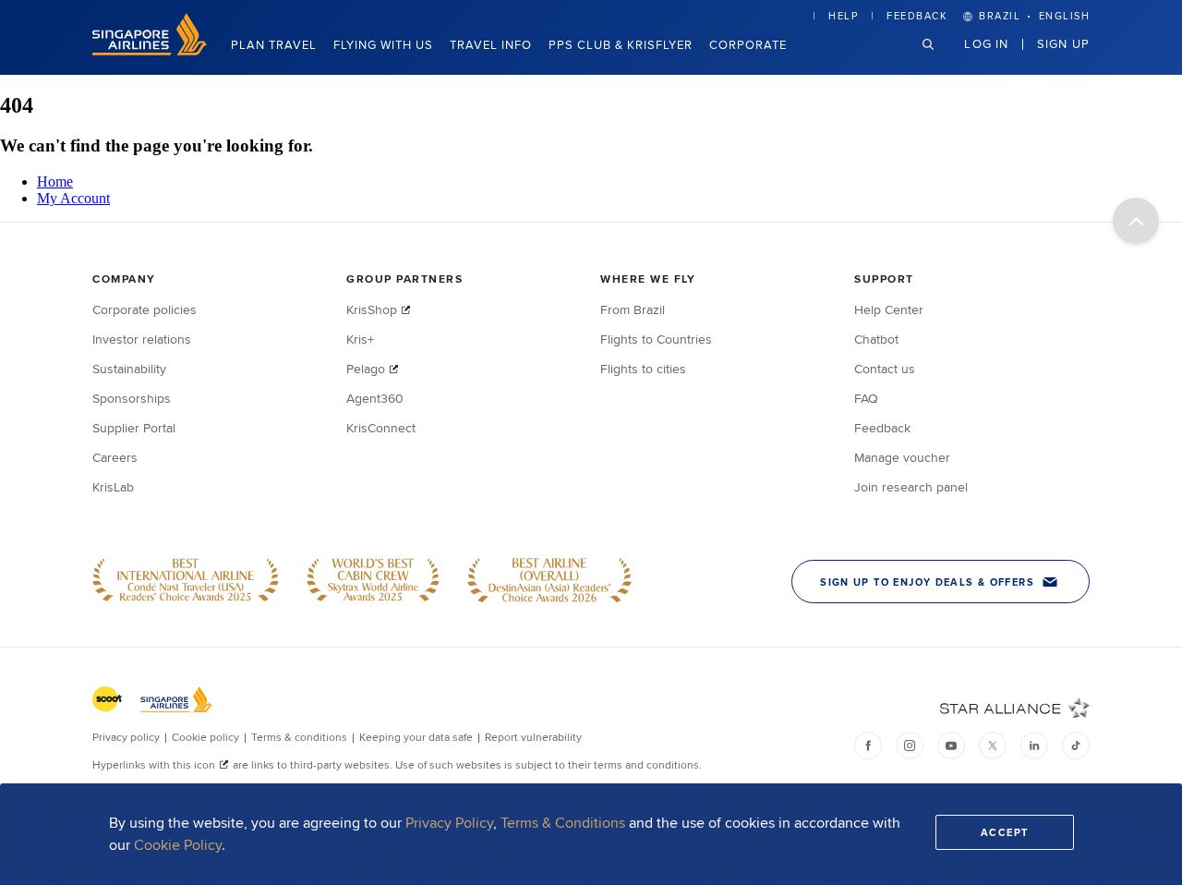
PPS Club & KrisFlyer (621, 44)
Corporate (748, 44)
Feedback (916, 15)
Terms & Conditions (563, 822)
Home (55, 181)
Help (843, 15)
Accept (1005, 832)
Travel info (491, 44)
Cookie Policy (178, 844)
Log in (986, 43)
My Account (73, 198)
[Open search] (939, 59)
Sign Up (1063, 43)
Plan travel (274, 44)
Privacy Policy (449, 822)
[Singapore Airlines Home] (149, 50)
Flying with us (383, 44)
